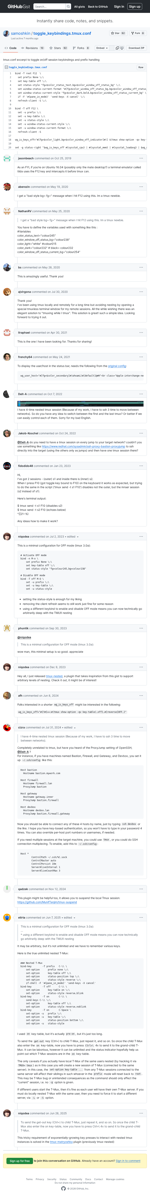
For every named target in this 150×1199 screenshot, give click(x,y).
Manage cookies (115, 1179)
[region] (75, 110)
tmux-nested (54, 676)
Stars (60, 48)
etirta (21, 917)
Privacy (40, 1179)
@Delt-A (23, 442)
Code (12, 48)
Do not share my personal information (75, 1182)
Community (76, 1179)
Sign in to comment (128, 1160)
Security (51, 1179)
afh (20, 695)
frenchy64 (25, 357)
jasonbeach (26, 158)
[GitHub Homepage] (63, 1188)
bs (19, 267)
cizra (21, 727)
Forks (83, 48)
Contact (98, 1179)
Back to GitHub (98, 6)
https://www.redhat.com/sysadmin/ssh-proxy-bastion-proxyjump (83, 446)
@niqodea (24, 637)
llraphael (24, 332)
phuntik (23, 628)
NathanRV (24, 211)
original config (117, 366)
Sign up (134, 6)
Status (63, 1179)
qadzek (23, 889)
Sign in (119, 6)
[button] (117, 48)
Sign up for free (20, 1161)
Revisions (34, 48)
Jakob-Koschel (28, 433)
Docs (88, 1179)
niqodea (23, 536)
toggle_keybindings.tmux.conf (62, 33)
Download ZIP (136, 47)
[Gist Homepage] (19, 6)
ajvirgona (24, 291)
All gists (79, 6)
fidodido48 (25, 465)
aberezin (24, 186)
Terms (29, 1179)
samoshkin (20, 33)
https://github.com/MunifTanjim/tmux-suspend (47, 902)
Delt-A (22, 394)
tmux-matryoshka (61, 1141)
